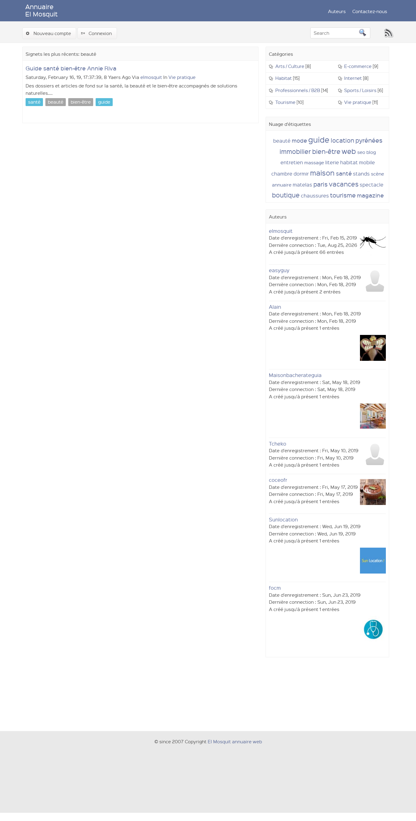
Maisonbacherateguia (295, 375)
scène (377, 174)
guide (319, 139)
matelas (302, 184)
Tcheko (277, 443)
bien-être (326, 151)
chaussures (315, 195)
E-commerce (358, 66)
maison (322, 172)
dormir (301, 173)
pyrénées (369, 140)
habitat (349, 162)
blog (371, 152)
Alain (275, 307)
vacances (343, 184)
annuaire (281, 185)
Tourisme (285, 102)
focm (275, 588)
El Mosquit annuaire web (235, 741)
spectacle (371, 184)
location (342, 140)
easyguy (279, 270)
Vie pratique (182, 77)
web (349, 151)
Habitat (283, 78)
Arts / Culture (289, 66)
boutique (286, 195)
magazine (370, 195)
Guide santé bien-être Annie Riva (71, 68)
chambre (281, 173)
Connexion (100, 33)
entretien (291, 162)
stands (361, 173)
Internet (353, 78)
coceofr (278, 480)
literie (332, 162)
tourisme (343, 195)
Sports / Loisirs (360, 90)
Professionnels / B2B (297, 90)
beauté (282, 140)
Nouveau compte (52, 33)
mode (299, 140)
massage (314, 162)
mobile (367, 162)
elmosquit (151, 77)
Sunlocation (283, 519)
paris (320, 184)
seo (361, 152)
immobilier (295, 151)
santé (344, 173)
